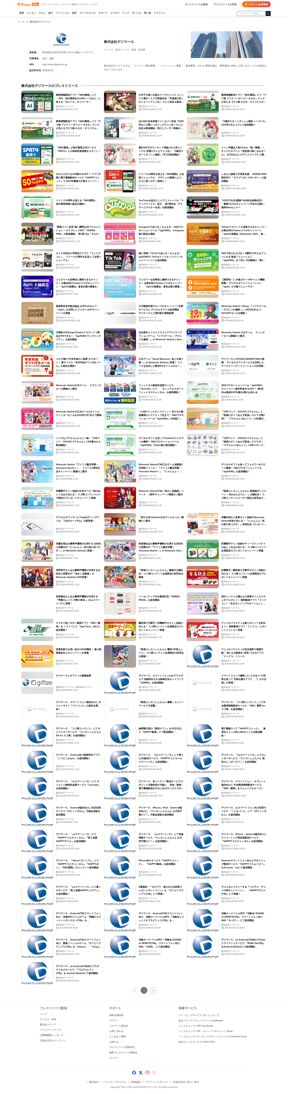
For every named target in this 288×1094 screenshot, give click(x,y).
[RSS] (154, 1073)
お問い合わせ (116, 1031)
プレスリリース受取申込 (122, 1047)
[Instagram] (147, 1073)
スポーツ (103, 13)
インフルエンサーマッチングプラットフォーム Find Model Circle (213, 1036)
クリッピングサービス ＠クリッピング (199, 1015)
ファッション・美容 (66, 13)
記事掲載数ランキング (51, 1035)
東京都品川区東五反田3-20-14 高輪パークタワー (67, 52)
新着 (21, 13)
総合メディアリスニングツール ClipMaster (201, 1020)
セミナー (114, 1057)
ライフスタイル (87, 13)
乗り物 (147, 13)
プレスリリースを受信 (225, 4)
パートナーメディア (50, 1029)
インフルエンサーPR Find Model (196, 1025)
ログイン (114, 1020)
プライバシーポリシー (156, 1082)
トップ (20, 21)
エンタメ (31, 13)
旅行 (50, 13)
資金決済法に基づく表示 (186, 1082)
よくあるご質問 (117, 1036)
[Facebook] (134, 1073)
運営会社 (93, 1082)
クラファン (159, 13)
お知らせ (114, 1041)
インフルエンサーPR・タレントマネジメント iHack (206, 1031)
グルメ (42, 13)
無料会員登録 (116, 1015)
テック (125, 13)
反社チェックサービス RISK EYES (197, 1041)
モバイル (136, 13)
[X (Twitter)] (141, 1073)
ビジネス (115, 13)
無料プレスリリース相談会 (123, 1052)
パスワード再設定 (118, 1025)
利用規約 (135, 1082)
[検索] (268, 13)
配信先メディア (48, 1024)
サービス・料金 (48, 1019)
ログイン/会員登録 (258, 4)
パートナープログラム (114, 1082)
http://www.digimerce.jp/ (54, 64)
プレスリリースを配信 (196, 4)
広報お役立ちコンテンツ (53, 1040)
